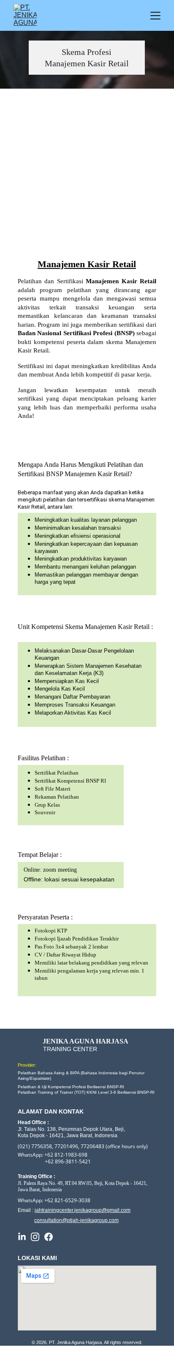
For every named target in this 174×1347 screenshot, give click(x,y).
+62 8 (50, 1200)
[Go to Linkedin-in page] (22, 1237)
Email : (26, 1210)
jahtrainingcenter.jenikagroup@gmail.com (82, 1210)
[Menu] (155, 15)
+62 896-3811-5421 (68, 1161)
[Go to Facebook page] (48, 1237)
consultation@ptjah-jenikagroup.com (76, 1220)
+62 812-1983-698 (65, 1154)
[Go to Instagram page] (35, 1237)
